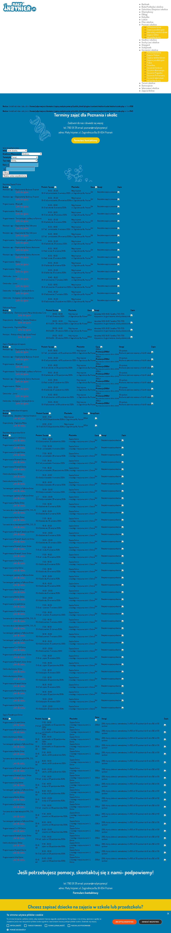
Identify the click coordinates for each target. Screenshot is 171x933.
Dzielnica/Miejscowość (12, 154)
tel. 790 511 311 (70, 127)
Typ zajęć (6, 160)
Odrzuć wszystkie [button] (150, 922)
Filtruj (6, 173)
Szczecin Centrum (154, 67)
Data (5, 165)
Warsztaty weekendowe (157, 32)
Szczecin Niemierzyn (155, 70)
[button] (57, 929)
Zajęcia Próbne (153, 55)
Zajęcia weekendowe (156, 57)
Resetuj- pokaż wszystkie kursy (15, 176)
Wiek (5, 150)
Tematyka (7, 157)
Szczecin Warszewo (155, 78)
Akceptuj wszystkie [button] (125, 922)
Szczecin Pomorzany (156, 75)
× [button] (168, 914)
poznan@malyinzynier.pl (95, 127)
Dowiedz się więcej (89, 921)
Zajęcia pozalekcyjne (155, 29)
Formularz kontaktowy (85, 140)
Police (149, 62)
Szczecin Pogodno (154, 72)
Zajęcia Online (153, 34)
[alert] (85, 922)
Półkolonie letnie (154, 27)
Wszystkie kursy (154, 37)
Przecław (151, 65)
